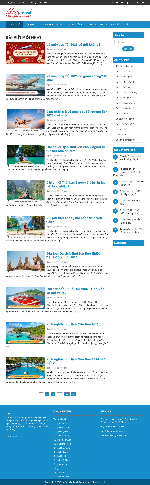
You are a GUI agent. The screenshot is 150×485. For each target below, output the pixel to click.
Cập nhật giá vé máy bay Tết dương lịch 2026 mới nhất (77, 113)
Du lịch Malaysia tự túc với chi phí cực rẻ (130, 192)
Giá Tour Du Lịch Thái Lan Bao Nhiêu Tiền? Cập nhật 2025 (73, 255)
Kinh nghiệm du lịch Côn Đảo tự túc (73, 324)
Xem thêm (12, 436)
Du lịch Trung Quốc (126, 92)
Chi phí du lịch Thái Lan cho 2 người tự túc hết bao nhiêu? (75, 149)
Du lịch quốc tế (125, 123)
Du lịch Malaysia (125, 108)
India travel (122, 134)
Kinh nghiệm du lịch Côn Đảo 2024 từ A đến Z (76, 361)
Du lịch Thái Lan (125, 71)
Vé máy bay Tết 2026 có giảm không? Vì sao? (76, 78)
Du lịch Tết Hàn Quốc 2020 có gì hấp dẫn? (129, 211)
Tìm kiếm (128, 48)
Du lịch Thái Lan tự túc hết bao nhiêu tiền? (74, 220)
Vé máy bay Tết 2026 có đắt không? (73, 44)
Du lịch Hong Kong (126, 97)
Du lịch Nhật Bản (125, 81)
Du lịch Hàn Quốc (126, 76)
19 (67, 394)
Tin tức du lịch (98, 24)
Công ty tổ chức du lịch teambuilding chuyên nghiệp (127, 159)
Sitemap (43, 2)
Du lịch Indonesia (125, 139)
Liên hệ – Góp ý (119, 24)
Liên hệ (33, 2)
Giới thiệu (22, 2)
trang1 (121, 129)
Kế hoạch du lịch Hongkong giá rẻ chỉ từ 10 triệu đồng (127, 172)
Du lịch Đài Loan (125, 87)
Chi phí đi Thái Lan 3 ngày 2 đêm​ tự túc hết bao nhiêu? (76, 184)
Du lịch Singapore (125, 102)
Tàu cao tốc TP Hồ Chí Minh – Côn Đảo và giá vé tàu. (75, 291)
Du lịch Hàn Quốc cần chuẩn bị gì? (129, 221)
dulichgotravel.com (118, 435)
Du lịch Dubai (123, 113)
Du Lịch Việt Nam (76, 24)
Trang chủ (10, 2)
